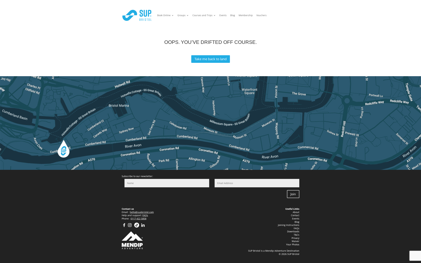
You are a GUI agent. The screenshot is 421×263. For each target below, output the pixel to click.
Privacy (295, 238)
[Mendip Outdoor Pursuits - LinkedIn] (142, 226)
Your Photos (292, 244)
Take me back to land (211, 59)
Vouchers (261, 15)
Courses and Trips (202, 15)
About (296, 212)
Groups (181, 15)
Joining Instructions (288, 225)
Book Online (164, 15)
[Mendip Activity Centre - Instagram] (130, 226)
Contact (295, 215)
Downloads (293, 231)
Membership (246, 15)
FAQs (145, 215)
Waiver (295, 241)
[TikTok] (136, 226)
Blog (232, 15)
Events (223, 15)
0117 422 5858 (138, 218)
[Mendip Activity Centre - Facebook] (124, 226)
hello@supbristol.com (142, 212)
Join (293, 194)
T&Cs (296, 234)
